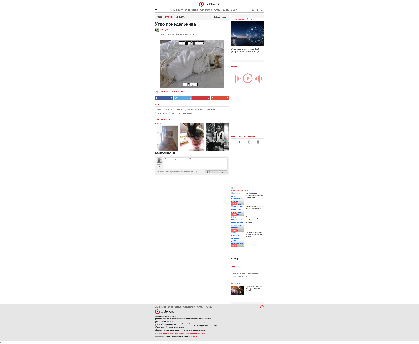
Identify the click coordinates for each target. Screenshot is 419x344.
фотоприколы (162, 113)
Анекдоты (180, 17)
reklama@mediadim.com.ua (186, 326)
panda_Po (164, 30)
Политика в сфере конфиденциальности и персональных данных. (186, 333)
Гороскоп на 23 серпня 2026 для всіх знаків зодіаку (254, 289)
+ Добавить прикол (220, 17)
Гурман (217, 10)
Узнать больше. (193, 336)
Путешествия (206, 10)
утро (172, 113)
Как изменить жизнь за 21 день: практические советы (254, 234)
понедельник (210, 110)
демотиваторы (239, 273)
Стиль (187, 10)
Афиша (226, 10)
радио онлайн (253, 273)
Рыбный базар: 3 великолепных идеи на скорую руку (254, 195)
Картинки (169, 17)
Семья (195, 10)
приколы (190, 110)
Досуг (234, 10)
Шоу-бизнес (177, 10)
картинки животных (185, 113)
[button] (257, 10)
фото (170, 110)
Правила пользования (161, 333)
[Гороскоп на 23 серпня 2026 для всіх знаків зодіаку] (237, 290)
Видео (159, 17)
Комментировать (184, 34)
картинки (179, 110)
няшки (199, 110)
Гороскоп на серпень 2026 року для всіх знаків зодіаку (246, 50)
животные (160, 110)
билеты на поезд (240, 276)
